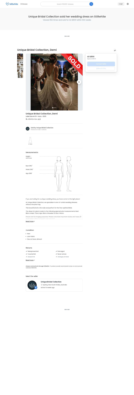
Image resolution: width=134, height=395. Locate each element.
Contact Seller (101, 64)
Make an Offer (101, 68)
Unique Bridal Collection (51, 282)
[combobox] (67, 4)
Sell (121, 4)
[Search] (91, 4)
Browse (24, 4)
